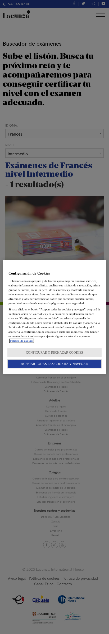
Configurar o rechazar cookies (54, 352)
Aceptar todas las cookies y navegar (54, 364)
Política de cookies (21, 340)
